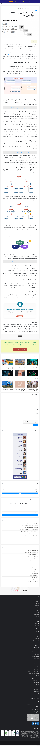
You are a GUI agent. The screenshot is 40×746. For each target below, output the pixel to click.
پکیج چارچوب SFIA (35, 574)
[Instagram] (38, 725)
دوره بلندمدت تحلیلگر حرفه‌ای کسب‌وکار (32, 551)
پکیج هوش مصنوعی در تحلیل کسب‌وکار (32, 580)
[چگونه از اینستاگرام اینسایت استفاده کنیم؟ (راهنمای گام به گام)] (20, 386)
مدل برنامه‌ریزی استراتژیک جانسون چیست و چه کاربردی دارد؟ (29, 532)
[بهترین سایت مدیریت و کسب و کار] (10, 735)
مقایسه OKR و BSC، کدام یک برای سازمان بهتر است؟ (21, 263)
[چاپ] (19, 338)
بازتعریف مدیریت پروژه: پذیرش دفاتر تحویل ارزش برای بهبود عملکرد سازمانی (20, 369)
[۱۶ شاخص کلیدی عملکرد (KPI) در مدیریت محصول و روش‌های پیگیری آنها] (7, 374)
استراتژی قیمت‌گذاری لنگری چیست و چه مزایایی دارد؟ (30, 537)
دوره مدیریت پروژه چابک (34, 564)
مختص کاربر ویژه (34, 43)
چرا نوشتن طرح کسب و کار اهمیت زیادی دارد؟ (31, 528)
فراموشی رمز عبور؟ (5, 490)
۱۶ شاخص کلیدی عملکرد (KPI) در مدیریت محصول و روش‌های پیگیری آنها (8, 380)
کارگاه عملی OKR (10, 56)
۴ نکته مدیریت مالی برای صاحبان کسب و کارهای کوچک (30, 526)
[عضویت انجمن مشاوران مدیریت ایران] (17, 736)
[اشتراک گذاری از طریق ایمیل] (21, 338)
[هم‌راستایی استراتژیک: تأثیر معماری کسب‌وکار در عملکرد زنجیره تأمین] (32, 386)
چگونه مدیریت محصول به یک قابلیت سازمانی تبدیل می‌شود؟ (20, 380)
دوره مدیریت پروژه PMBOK (34, 562)
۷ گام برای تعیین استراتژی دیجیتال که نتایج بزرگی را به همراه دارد (29, 530)
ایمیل (37, 414)
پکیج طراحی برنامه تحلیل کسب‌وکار (33, 583)
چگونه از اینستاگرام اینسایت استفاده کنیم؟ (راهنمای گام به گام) (20, 391)
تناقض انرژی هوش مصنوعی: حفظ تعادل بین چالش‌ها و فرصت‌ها (33, 369)
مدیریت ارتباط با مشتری (36, 648)
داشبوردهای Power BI (36, 654)
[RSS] (33, 725)
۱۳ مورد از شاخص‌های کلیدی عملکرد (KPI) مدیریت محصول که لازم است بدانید (27, 543)
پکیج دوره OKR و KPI (35, 578)
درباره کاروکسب (37, 603)
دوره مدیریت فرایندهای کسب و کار (33, 557)
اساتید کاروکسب (37, 604)
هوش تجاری (37, 638)
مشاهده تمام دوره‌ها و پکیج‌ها (34, 585)
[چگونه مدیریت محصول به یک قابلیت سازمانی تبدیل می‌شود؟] (20, 374)
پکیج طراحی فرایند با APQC (34, 576)
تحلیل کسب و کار (36, 636)
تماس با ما (37, 630)
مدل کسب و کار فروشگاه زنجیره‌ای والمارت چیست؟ (8, 391)
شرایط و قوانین (37, 626)
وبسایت (37, 418)
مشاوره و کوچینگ (36, 615)
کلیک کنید (11, 1)
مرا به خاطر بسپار (34, 492)
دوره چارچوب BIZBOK (35, 570)
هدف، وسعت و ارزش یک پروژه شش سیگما (23, 153)
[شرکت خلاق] (6, 736)
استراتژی (34, 9)
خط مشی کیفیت (37, 622)
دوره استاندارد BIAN (35, 572)
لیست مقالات (37, 663)
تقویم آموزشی (37, 612)
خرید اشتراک (37, 617)
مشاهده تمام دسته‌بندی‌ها (35, 665)
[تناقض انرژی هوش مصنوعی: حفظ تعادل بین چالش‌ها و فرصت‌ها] (32, 363)
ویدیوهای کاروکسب (36, 659)
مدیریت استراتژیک (36, 643)
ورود (20, 494)
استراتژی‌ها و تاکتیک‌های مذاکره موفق (33, 541)
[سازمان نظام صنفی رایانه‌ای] (13, 736)
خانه (36, 9)
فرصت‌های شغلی (37, 624)
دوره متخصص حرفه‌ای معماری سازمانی (32, 555)
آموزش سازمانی (37, 613)
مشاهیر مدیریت (37, 650)
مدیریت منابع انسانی (36, 641)
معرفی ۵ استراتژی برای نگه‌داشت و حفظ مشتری (31, 539)
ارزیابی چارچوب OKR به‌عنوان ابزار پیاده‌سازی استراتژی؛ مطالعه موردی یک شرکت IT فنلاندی (8, 369)
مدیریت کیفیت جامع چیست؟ (34, 535)
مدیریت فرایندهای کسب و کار (35, 645)
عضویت (20, 496)
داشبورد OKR (37, 608)
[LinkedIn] (36, 725)
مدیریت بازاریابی (37, 647)
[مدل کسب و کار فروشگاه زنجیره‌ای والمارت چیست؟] (7, 386)
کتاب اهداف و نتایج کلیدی (35, 652)
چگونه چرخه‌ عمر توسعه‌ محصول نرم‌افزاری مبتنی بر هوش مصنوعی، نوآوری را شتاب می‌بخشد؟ (33, 380)
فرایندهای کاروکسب (36, 610)
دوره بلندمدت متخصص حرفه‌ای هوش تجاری (31, 553)
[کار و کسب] (34, 4)
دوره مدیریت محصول (35, 566)
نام (37, 410)
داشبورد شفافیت (37, 606)
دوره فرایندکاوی (36, 560)
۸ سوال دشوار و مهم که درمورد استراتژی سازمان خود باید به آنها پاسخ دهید (27, 524)
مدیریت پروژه (37, 639)
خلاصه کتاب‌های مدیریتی (35, 657)
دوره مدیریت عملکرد (35, 568)
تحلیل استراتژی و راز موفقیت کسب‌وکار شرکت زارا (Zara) (21, 109)
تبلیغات (38, 628)
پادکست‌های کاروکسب (36, 661)
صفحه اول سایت (37, 601)
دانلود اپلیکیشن (37, 619)
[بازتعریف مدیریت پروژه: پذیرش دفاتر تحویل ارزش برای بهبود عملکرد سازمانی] (20, 363)
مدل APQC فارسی (36, 656)
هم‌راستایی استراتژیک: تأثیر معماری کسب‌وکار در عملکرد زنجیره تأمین (33, 391)
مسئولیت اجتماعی (36, 621)
